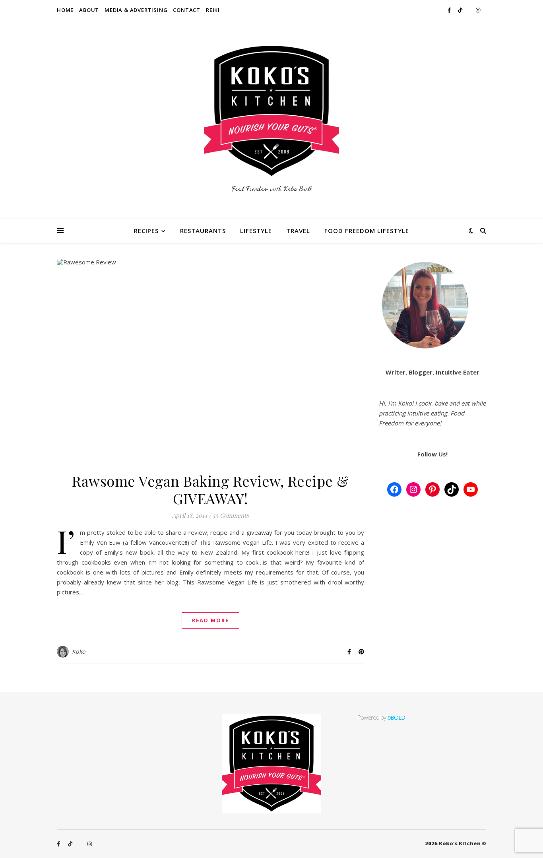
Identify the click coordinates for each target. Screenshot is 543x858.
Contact (186, 10)
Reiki (213, 10)
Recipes (146, 231)
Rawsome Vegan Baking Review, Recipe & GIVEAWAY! (210, 489)
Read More (210, 620)
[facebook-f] (450, 10)
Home (65, 10)
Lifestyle (256, 231)
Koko (78, 651)
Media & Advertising (136, 10)
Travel (298, 231)
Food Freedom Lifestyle (366, 231)
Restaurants (203, 231)
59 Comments (231, 515)
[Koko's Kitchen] (271, 119)
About (89, 10)
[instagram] (478, 10)
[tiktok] (460, 10)
